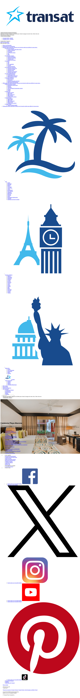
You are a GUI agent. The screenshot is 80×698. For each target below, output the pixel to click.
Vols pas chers (8, 458)
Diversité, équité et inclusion (11, 437)
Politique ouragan (9, 461)
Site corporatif (6, 389)
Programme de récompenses (9, 46)
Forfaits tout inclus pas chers (11, 457)
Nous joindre (5, 386)
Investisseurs (8, 433)
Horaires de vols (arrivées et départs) (12, 451)
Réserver (20, 47)
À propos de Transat (9, 431)
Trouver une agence (7, 387)
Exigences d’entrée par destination (12, 449)
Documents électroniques (10, 456)
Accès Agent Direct (9, 466)
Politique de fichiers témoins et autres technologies (15, 441)
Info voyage (5, 385)
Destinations (21, 106)
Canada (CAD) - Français (8, 39)
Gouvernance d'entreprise (10, 432)
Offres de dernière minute (10, 459)
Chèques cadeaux (9, 462)
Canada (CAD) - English (8, 38)
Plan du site (7, 464)
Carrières (7, 435)
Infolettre (7, 681)
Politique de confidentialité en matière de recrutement (16, 444)
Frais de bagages (8, 450)
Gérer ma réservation (4, 42)
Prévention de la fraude (10, 453)
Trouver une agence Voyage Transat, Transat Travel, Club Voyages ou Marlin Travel (20, 689)
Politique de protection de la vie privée (13, 443)
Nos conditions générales (10, 440)
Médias (6, 434)
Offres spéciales (21, 83)
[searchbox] (8, 395)
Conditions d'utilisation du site (11, 442)
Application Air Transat (10, 682)
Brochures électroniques (10, 460)
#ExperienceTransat (9, 680)
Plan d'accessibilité (9, 438)
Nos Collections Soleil (9, 446)
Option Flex (7, 463)
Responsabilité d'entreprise (11, 436)
